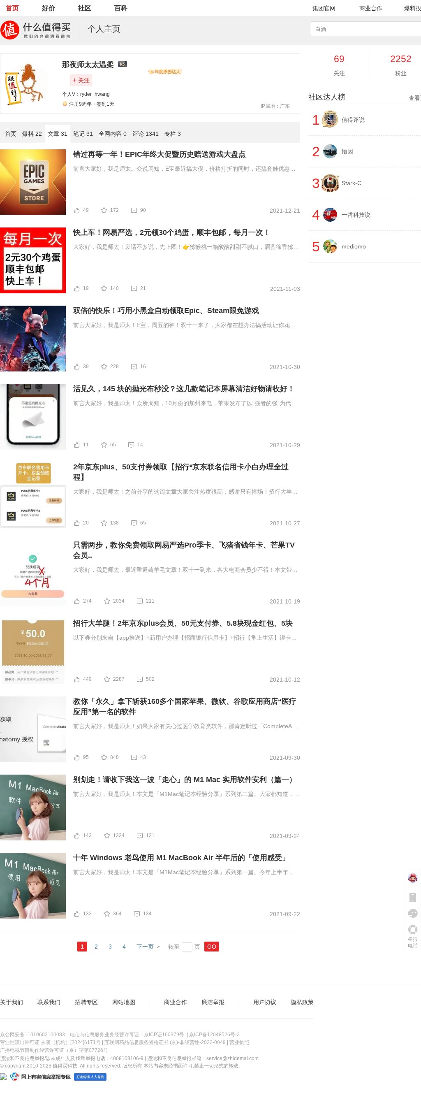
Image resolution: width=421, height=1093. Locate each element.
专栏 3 (172, 133)
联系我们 (48, 1002)
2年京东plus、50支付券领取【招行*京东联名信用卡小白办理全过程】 (181, 472)
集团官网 (323, 8)
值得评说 (353, 119)
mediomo (354, 246)
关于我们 (11, 1002)
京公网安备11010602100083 (32, 1034)
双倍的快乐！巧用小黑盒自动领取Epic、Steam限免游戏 (166, 310)
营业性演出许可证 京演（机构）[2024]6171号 (50, 1042)
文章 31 (57, 133)
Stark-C (351, 183)
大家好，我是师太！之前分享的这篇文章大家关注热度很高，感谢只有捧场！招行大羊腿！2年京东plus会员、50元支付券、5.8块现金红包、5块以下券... (182, 492)
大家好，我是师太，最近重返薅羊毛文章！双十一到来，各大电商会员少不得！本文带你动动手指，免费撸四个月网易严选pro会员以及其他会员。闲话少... (185, 570)
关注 (81, 80)
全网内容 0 (113, 133)
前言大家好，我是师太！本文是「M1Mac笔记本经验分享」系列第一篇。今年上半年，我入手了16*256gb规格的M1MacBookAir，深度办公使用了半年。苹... (186, 873)
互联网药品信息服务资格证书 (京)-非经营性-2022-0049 (165, 1042)
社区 (84, 8)
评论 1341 (145, 133)
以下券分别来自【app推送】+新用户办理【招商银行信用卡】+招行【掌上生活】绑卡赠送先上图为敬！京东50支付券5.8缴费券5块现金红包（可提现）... (185, 638)
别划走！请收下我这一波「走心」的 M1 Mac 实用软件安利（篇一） (184, 779)
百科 (120, 8)
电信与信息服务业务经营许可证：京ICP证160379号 (127, 1034)
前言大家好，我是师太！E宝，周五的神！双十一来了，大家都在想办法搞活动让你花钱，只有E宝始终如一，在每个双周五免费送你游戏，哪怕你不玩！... (181, 326)
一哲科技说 (356, 214)
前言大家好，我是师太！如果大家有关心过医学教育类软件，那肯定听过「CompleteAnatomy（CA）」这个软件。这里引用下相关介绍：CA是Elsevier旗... (186, 727)
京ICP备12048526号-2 (214, 1034)
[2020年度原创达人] (165, 71)
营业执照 (239, 1042)
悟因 (347, 151)
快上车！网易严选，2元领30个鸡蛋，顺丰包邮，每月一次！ (172, 232)
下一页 (145, 946)
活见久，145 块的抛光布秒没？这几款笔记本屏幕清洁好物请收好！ (184, 389)
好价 (48, 8)
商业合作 (370, 8)
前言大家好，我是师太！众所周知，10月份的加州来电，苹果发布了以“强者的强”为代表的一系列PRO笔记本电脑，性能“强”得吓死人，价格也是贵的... (185, 404)
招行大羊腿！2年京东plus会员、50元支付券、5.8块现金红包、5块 (183, 623)
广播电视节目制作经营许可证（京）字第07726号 (54, 1050)
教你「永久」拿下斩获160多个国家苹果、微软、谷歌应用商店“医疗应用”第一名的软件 (184, 706)
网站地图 (123, 1002)
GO (211, 946)
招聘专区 (86, 1002)
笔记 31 (83, 133)
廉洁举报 (212, 1002)
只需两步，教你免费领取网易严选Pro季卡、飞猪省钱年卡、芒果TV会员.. (184, 550)
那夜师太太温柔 (88, 64)
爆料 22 (32, 133)
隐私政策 (302, 1002)
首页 (12, 8)
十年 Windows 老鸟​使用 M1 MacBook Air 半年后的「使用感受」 (181, 858)
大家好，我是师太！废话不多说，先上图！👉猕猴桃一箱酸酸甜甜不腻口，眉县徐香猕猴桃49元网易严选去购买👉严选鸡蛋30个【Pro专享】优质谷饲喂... (186, 248)
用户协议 (264, 1002)
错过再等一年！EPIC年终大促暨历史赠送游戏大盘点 (159, 154)
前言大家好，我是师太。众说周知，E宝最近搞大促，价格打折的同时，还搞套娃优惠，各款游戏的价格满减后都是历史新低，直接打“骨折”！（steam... (184, 169)
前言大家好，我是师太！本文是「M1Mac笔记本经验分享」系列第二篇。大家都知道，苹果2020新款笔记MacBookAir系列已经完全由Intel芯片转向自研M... (186, 795)
